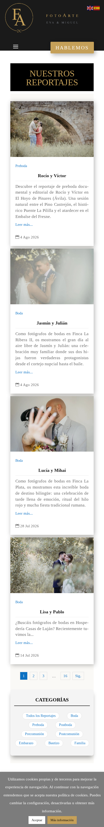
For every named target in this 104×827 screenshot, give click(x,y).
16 (65, 676)
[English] (90, 8)
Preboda (21, 166)
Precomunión (34, 734)
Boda (19, 313)
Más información (62, 820)
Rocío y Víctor (52, 175)
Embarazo (26, 743)
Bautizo (53, 743)
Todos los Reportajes (41, 716)
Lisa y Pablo (52, 611)
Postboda (65, 725)
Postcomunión (69, 734)
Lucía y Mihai (52, 470)
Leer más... (24, 225)
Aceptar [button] (37, 820)
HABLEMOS (72, 47)
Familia (79, 743)
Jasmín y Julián (52, 323)
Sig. (78, 676)
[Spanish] (97, 8)
